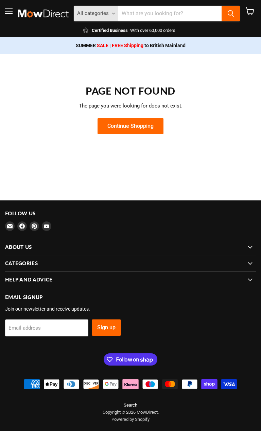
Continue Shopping (130, 126)
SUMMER (92, 45)
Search (130, 405)
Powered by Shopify (130, 419)
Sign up (106, 327)
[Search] (231, 13)
